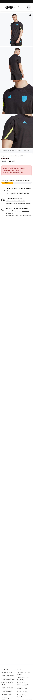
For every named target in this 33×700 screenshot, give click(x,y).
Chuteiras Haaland (7, 676)
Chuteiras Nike (6, 691)
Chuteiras (4, 669)
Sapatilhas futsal (6, 672)
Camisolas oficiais (15, 151)
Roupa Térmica (22, 688)
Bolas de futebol (6, 694)
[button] (16, 201)
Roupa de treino (22, 691)
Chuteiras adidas (7, 688)
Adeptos (4, 151)
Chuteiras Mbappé (7, 679)
